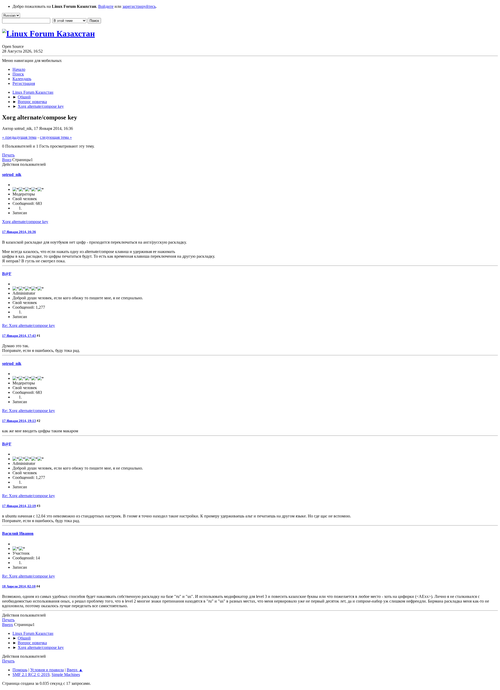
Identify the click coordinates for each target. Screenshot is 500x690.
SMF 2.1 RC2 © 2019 (30, 674)
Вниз (6, 159)
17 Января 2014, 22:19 (19, 506)
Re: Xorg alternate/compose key (28, 325)
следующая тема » (56, 137)
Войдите (106, 6)
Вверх (7, 624)
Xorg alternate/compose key (25, 221)
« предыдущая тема (19, 137)
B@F (6, 273)
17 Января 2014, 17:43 (19, 336)
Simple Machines (66, 674)
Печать (8, 155)
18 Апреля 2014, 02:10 (19, 586)
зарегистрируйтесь (139, 6)
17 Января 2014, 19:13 (19, 421)
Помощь (19, 670)
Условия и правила (47, 670)
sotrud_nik (11, 174)
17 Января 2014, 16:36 (19, 232)
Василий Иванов (18, 533)
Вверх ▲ (75, 670)
